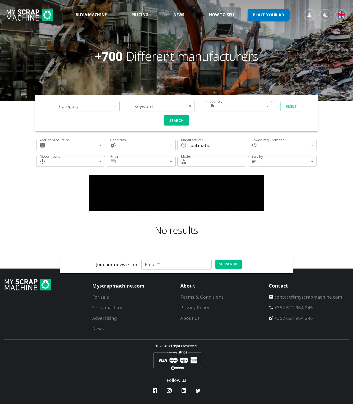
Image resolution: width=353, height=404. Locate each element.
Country (215, 101)
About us (190, 318)
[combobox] (88, 106)
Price (114, 156)
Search (176, 120)
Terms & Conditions (202, 297)
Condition (118, 140)
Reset (291, 106)
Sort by (257, 156)
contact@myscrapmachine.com (308, 297)
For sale (100, 297)
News (98, 328)
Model (186, 156)
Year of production (55, 140)
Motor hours (50, 156)
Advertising (104, 318)
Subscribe (228, 264)
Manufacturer (192, 140)
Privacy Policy (194, 307)
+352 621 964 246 (293, 307)
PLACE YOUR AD (268, 15)
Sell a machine (107, 307)
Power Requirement (267, 140)
